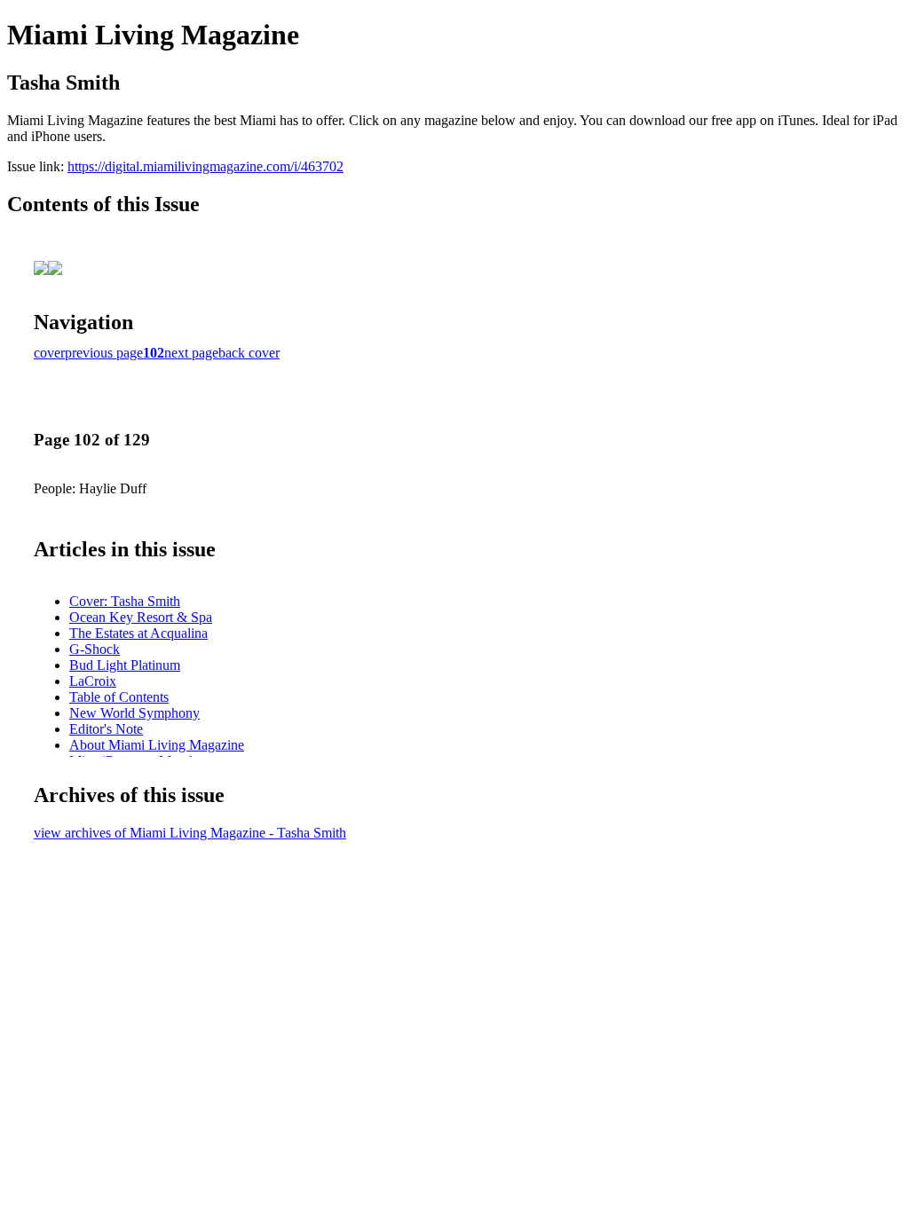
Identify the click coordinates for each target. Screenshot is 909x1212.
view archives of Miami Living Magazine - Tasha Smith (190, 832)
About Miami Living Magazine (156, 744)
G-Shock (94, 649)
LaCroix (92, 681)
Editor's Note (106, 728)
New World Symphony (134, 712)
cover (49, 352)
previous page (104, 352)
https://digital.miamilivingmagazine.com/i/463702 (205, 166)
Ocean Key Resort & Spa (140, 617)
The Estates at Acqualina (138, 633)
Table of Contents (119, 696)
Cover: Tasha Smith (124, 601)
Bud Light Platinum (124, 665)
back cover (249, 352)
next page (191, 352)
